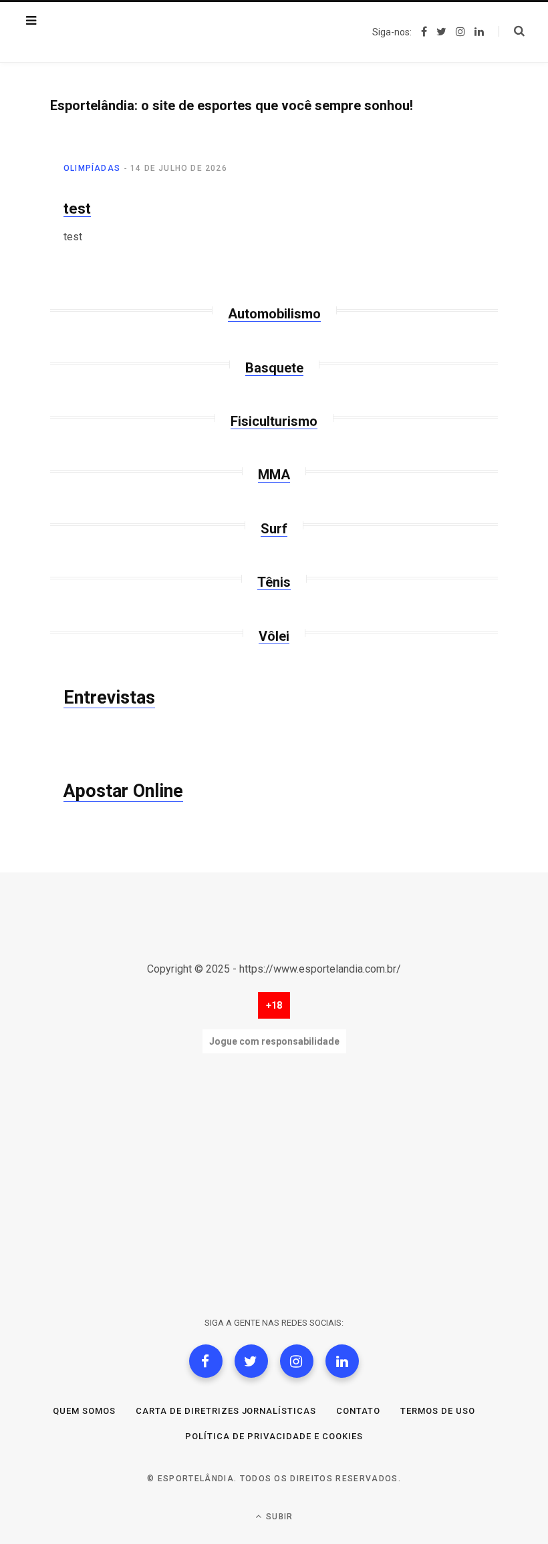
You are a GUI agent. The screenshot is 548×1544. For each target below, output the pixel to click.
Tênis (274, 582)
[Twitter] (251, 1361)
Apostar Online (123, 791)
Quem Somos (84, 1411)
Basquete (274, 368)
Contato (358, 1411)
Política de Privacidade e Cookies (273, 1436)
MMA (274, 475)
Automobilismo (274, 314)
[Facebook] (206, 1361)
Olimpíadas (91, 168)
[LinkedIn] (342, 1361)
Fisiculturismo (274, 421)
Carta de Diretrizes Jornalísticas (226, 1411)
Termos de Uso (437, 1411)
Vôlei (274, 636)
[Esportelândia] (117, 32)
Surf (274, 529)
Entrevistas (109, 697)
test (77, 208)
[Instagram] (296, 1361)
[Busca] (512, 31)
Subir (278, 1516)
